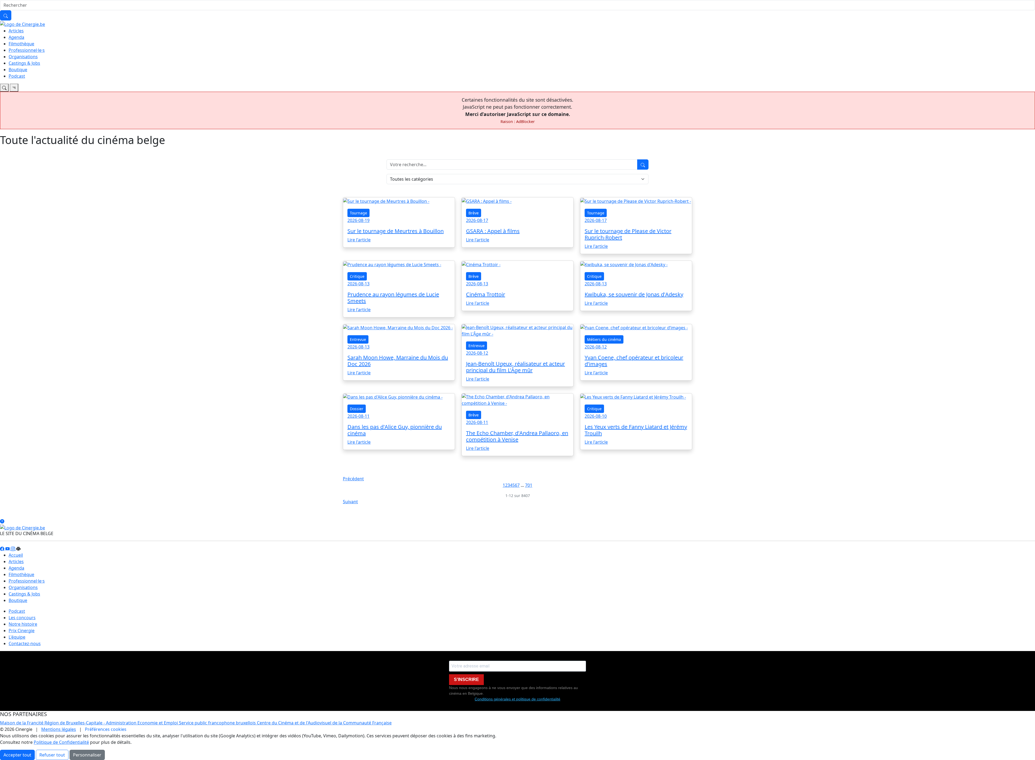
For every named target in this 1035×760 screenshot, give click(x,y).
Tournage (358, 212)
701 (528, 485)
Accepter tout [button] (17, 755)
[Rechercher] (5, 15)
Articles (16, 31)
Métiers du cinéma (604, 339)
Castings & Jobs (24, 63)
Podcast (17, 76)
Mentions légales (58, 729)
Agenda (16, 37)
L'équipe (17, 637)
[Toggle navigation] (4, 88)
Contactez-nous (25, 643)
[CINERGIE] (22, 24)
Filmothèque (21, 44)
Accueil (16, 555)
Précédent (353, 479)
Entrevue (358, 339)
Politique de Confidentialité (61, 742)
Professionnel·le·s (27, 50)
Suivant (350, 502)
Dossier (356, 408)
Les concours (22, 618)
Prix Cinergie (21, 631)
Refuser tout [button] (52, 755)
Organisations (23, 57)
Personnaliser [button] (87, 755)
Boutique (18, 70)
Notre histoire (23, 624)
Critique (357, 276)
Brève (473, 212)
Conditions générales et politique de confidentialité (517, 699)
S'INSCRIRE (466, 679)
